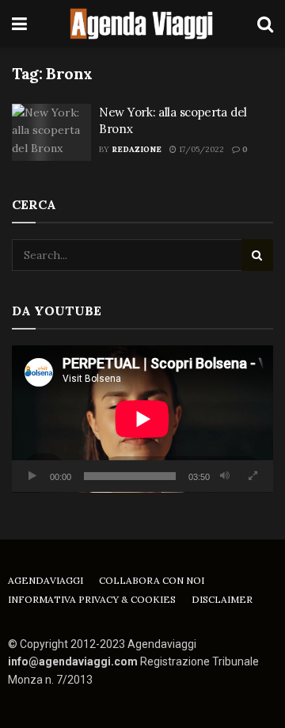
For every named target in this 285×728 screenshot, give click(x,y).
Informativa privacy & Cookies (92, 599)
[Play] (32, 476)
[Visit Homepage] (142, 24)
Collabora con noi (151, 580)
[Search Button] (265, 24)
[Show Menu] (19, 24)
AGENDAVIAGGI (45, 580)
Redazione (137, 149)
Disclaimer (222, 599)
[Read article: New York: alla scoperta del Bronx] (51, 132)
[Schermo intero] (252, 476)
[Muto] (225, 476)
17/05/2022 (200, 149)
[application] (142, 419)
